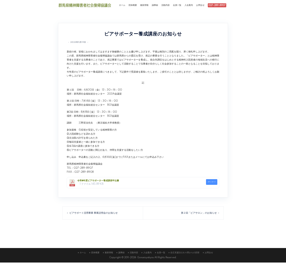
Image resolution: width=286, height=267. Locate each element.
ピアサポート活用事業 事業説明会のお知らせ (93, 213)
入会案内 (189, 5)
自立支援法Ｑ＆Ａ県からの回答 (184, 252)
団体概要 (133, 5)
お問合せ (200, 5)
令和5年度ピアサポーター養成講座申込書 (98, 180)
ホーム (122, 5)
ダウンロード (212, 182)
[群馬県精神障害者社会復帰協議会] (85, 5)
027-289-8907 (217, 5)
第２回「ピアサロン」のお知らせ (199, 213)
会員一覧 (177, 5)
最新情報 (144, 5)
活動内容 (165, 5)
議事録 (155, 5)
